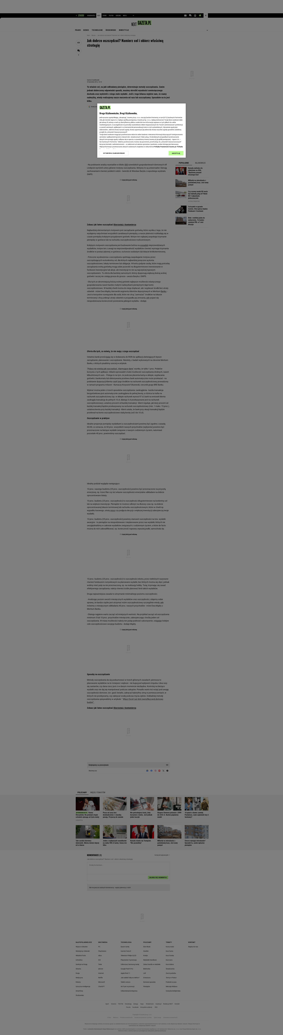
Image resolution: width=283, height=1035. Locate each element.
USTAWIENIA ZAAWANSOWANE (114, 153)
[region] (141, 130)
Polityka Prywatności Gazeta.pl (165, 147)
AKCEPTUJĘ (176, 153)
